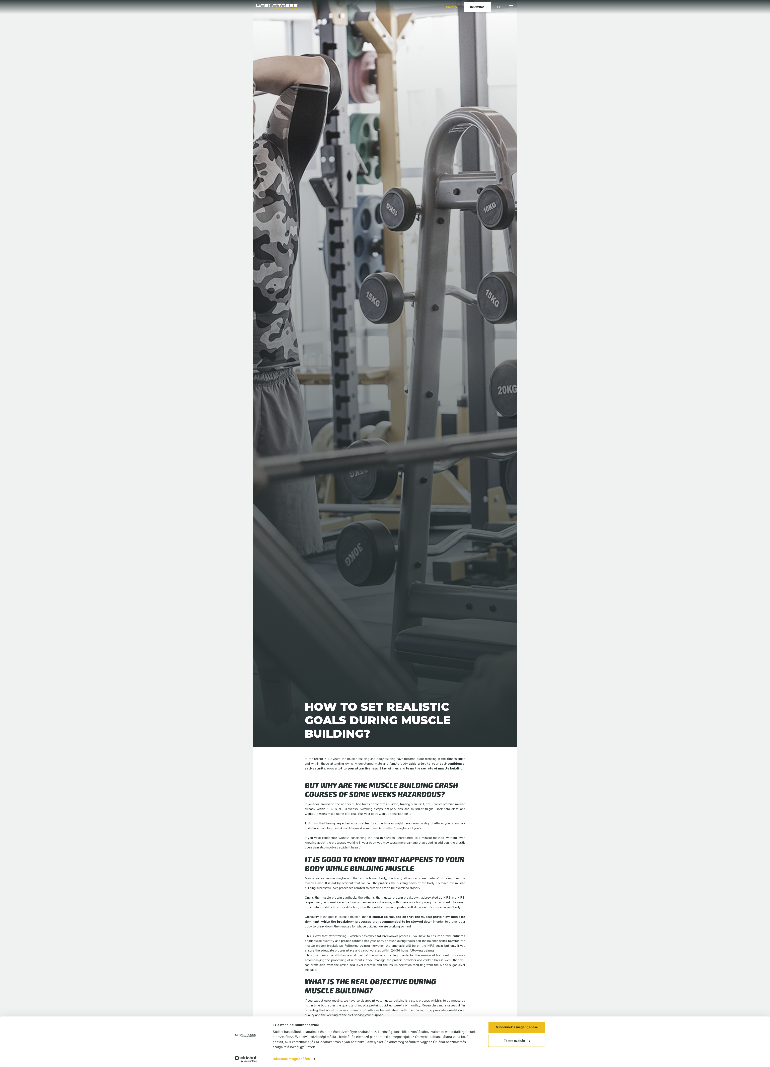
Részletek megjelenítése (291, 1059)
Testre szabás (514, 1041)
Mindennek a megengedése (517, 1027)
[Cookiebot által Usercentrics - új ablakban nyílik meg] (245, 1059)
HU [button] (499, 8)
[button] (511, 8)
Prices (451, 8)
